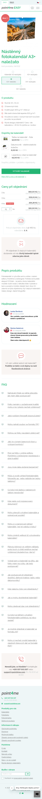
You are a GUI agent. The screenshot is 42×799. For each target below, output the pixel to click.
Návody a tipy (7, 754)
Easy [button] (5, 2)
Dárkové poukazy (8, 721)
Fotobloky (5, 715)
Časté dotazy (6, 757)
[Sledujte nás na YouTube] (22, 793)
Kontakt (4, 751)
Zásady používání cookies (11, 740)
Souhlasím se (19, 778)
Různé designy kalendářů (11, 763)
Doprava (5, 732)
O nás (4, 748)
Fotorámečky (7, 718)
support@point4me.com (14, 672)
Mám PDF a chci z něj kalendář (13, 177)
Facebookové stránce (21, 369)
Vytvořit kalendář (21, 171)
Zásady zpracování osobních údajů (15, 737)
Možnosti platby (8, 735)
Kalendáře (5, 712)
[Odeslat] (27, 774)
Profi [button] (12, 2)
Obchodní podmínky (9, 729)
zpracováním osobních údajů (23, 778)
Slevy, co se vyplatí (9, 760)
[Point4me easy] (11, 8)
